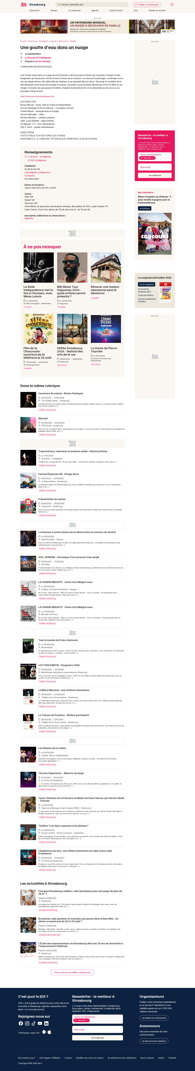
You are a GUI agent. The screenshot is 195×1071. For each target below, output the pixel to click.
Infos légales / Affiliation (50, 1058)
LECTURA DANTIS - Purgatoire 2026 (59, 665)
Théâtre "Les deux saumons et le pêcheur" (63, 825)
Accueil (23, 41)
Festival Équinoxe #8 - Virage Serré (58, 474)
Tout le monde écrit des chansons (58, 640)
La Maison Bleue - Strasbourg (54, 481)
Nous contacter (147, 1058)
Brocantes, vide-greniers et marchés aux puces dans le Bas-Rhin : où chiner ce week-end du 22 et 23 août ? (78, 919)
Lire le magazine (146, 284)
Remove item (153, 158)
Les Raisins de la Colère (52, 748)
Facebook (29, 175)
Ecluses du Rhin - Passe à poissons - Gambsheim (62, 833)
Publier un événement (148, 4)
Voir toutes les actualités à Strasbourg (72, 972)
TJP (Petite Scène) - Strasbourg (55, 401)
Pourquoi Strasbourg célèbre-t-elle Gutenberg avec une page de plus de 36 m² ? (80, 892)
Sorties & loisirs (116, 10)
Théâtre (73, 41)
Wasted (43, 418)
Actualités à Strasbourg (48, 910)
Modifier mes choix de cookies (89, 1058)
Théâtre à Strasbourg (47, 410)
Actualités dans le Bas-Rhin (49, 935)
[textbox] (156, 158)
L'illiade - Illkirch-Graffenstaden (54, 755)
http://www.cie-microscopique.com (37, 96)
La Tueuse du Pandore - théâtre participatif (63, 715)
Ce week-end (74, 10)
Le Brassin (30, 57)
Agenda (94, 10)
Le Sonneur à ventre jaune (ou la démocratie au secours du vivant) (77, 532)
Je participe (144, 208)
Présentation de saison (52, 499)
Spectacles (63, 41)
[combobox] (155, 156)
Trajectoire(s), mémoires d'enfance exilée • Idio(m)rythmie (72, 451)
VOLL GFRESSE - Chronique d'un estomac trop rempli (68, 557)
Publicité (172, 1058)
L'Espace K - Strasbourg (51, 506)
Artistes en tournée (157, 10)
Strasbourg (37, 4)
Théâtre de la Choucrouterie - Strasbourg (59, 697)
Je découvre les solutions (154, 1041)
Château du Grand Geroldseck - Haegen (59, 589)
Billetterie (29, 218)
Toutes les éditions (146, 295)
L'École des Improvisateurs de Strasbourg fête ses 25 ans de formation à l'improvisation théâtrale (80, 944)
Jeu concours (154, 197)
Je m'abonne (155, 175)
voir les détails (41, 61)
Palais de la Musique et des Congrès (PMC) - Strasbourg (66, 808)
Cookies (68, 1058)
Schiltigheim (43, 41)
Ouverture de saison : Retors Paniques (60, 393)
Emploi (161, 1058)
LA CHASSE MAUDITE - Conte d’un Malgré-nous (65, 582)
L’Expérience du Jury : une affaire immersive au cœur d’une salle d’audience (75, 852)
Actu (136, 10)
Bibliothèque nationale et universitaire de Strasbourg (64, 672)
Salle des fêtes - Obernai (52, 539)
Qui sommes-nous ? (26, 1058)
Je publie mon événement (154, 1018)
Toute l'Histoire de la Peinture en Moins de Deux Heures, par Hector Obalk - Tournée (81, 799)
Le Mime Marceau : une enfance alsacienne (63, 690)
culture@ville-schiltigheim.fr (38, 172)
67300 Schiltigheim (37, 160)
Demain (54, 10)
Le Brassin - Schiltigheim (39, 156)
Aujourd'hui (35, 10)
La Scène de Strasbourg (52, 780)
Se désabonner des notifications (122, 1058)
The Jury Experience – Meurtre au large (61, 773)
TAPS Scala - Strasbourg (52, 425)
